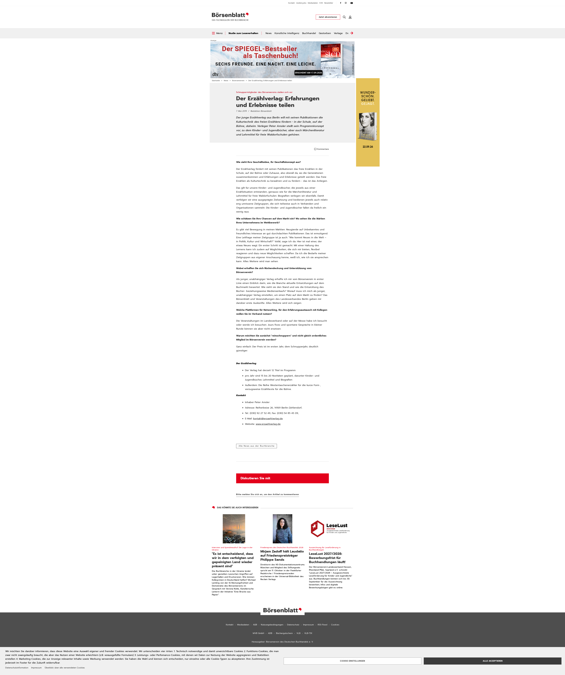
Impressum (308, 624)
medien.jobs (301, 3)
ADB (270, 633)
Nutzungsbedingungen (272, 624)
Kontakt (291, 3)
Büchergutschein (284, 633)
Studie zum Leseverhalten (243, 33)
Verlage (338, 33)
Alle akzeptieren (493, 661)
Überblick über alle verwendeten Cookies (65, 667)
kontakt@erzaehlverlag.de (268, 418)
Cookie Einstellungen (352, 661)
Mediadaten (313, 3)
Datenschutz (293, 624)
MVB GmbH (258, 633)
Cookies (335, 624)
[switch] (217, 33)
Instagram (345, 2)
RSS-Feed (322, 624)
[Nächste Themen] (351, 33)
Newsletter (328, 3)
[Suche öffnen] (344, 17)
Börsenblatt (230, 15)
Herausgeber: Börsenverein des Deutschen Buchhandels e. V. (282, 641)
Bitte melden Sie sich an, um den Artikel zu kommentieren (267, 494)
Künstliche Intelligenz (287, 33)
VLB (298, 633)
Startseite (216, 80)
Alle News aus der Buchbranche (257, 445)
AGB (255, 624)
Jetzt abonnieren (328, 17)
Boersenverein (238, 80)
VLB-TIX (308, 633)
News (269, 33)
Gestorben (325, 33)
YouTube (351, 2)
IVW (321, 3)
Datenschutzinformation (16, 667)
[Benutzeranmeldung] (350, 17)
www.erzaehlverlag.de (268, 424)
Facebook (340, 2)
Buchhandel (309, 33)
